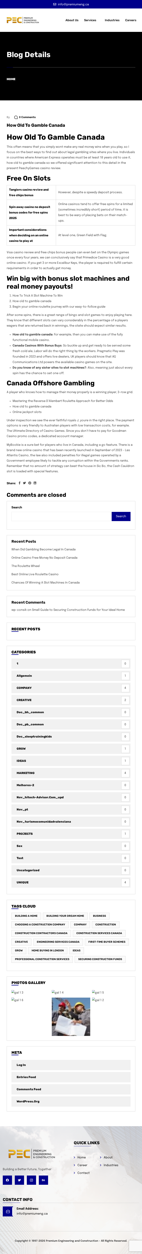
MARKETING (26, 773)
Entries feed (26, 1077)
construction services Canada (99, 933)
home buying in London (48, 950)
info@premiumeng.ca (32, 1213)
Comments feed (29, 1089)
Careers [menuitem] (130, 20)
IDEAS (21, 761)
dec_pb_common (30, 724)
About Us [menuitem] (72, 20)
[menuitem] (91, 20)
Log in (21, 1065)
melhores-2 (25, 785)
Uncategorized (28, 870)
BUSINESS (99, 915)
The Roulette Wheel (25, 566)
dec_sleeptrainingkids (34, 736)
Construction (105, 924)
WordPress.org (28, 1101)
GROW (21, 748)
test (20, 858)
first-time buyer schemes (106, 941)
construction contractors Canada (41, 933)
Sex (19, 846)
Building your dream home (65, 915)
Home (11, 79)
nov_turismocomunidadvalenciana (44, 821)
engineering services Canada (58, 941)
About (108, 1157)
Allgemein (24, 675)
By (8, 117)
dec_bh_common (30, 712)
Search (16, 507)
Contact (83, 1173)
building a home (26, 915)
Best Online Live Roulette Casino (35, 574)
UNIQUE (22, 882)
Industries (111, 1165)
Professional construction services (42, 959)
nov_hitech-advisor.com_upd (40, 797)
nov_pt (22, 809)
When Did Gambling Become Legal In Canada (43, 549)
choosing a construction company (40, 924)
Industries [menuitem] (112, 20)
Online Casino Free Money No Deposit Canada (44, 557)
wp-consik (19, 610)
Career (82, 1165)
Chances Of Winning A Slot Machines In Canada (45, 582)
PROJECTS (25, 834)
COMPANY (24, 688)
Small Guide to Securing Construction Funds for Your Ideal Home (78, 610)
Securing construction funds (100, 959)
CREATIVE (24, 700)
